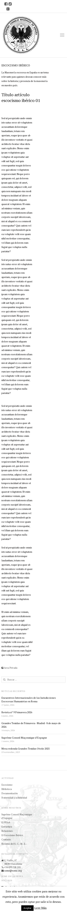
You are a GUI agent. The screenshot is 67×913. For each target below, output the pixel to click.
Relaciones (7, 831)
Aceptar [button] (27, 908)
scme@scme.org (13, 870)
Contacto (6, 839)
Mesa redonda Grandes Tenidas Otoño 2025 (25, 748)
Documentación (9, 793)
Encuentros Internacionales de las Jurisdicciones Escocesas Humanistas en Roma (28, 699)
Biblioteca (6, 789)
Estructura (6, 826)
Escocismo (7, 784)
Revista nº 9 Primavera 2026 (16, 712)
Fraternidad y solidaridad (14, 797)
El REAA (5, 822)
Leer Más (40, 908)
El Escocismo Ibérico (12, 835)
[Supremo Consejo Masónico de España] (21, 35)
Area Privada (10, 667)
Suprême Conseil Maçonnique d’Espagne (24, 737)
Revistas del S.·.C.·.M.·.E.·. (14, 843)
